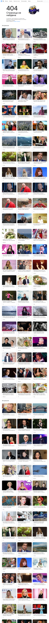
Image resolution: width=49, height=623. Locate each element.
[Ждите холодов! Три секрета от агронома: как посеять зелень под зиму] (9, 159)
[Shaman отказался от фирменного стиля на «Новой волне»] (40, 534)
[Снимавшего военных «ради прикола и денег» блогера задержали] (40, 611)
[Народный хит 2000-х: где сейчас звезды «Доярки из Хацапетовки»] (24, 390)
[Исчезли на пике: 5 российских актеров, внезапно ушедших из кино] (9, 221)
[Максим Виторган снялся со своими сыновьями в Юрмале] (24, 298)
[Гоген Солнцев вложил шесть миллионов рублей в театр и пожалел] (40, 143)
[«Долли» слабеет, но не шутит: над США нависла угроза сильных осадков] (40, 313)
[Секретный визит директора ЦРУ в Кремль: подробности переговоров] (40, 159)
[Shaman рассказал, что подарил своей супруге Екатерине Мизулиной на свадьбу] (40, 82)
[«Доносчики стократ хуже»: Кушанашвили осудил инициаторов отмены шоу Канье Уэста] (24, 97)
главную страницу (17, 21)
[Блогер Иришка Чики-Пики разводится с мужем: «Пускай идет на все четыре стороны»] (24, 437)
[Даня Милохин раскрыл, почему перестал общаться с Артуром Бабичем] (24, 159)
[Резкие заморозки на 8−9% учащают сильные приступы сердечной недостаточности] (40, 437)
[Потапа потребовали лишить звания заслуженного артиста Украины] (24, 251)
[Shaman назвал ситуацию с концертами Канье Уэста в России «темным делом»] (40, 344)
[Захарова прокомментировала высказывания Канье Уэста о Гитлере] (24, 596)
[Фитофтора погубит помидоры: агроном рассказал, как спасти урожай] (24, 421)
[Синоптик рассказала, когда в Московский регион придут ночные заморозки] (9, 97)
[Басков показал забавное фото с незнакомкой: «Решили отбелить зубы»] (24, 359)
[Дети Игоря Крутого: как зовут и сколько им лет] (24, 82)
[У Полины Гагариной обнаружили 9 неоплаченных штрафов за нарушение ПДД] (9, 467)
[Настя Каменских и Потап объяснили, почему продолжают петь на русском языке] (40, 375)
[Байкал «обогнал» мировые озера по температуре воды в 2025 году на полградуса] (9, 313)
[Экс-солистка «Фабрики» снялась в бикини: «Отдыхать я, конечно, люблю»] (9, 267)
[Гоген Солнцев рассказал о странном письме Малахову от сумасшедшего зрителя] (24, 112)
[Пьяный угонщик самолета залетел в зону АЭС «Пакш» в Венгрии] (40, 565)
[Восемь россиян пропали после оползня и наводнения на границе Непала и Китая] (9, 143)
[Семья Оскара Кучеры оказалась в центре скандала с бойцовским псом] (24, 518)
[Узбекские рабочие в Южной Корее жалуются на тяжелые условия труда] (9, 390)
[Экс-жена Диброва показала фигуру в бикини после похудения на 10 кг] (9, 282)
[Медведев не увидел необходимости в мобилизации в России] (24, 51)
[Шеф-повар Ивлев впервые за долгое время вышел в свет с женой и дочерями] (9, 483)
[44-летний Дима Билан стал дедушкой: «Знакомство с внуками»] (40, 66)
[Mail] (1, 1)
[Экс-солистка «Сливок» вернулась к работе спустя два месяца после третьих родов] (9, 406)
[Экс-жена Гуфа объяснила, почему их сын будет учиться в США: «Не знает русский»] (40, 467)
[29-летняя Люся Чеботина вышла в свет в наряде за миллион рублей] (24, 580)
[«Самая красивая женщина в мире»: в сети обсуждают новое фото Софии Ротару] (40, 236)
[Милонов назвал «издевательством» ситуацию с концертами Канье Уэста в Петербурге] (9, 503)
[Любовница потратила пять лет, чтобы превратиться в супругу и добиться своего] (40, 267)
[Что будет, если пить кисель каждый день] (40, 51)
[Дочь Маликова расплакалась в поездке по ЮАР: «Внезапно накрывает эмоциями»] (24, 205)
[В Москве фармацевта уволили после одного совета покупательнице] (24, 611)
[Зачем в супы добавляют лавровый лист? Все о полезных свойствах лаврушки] (9, 236)
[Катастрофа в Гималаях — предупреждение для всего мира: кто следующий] (40, 35)
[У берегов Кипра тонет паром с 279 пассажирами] (24, 236)
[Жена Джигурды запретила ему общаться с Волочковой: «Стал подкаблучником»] (40, 97)
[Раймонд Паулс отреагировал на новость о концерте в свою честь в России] (9, 35)
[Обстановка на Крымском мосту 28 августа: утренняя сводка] (40, 503)
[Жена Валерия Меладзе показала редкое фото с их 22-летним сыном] (24, 565)
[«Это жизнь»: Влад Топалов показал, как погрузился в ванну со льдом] (40, 251)
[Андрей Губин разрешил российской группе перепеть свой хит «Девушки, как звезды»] (40, 359)
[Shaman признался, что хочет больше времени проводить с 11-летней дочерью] (24, 35)
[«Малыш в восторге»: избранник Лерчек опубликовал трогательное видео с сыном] (9, 344)
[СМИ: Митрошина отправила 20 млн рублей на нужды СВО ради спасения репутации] (9, 174)
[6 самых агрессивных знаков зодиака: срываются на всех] (40, 329)
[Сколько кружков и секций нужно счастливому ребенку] (24, 467)
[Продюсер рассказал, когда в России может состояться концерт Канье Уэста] (24, 452)
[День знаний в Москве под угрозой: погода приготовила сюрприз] (40, 518)
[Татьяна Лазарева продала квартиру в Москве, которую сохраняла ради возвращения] (9, 580)
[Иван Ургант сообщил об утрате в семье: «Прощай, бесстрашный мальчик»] (9, 66)
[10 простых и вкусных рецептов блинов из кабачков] (40, 282)
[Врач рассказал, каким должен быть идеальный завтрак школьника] (24, 344)
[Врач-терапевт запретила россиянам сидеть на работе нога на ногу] (40, 298)
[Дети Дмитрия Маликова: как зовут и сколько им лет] (9, 565)
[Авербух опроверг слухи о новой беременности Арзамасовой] (9, 359)
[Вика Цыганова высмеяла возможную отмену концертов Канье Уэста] (24, 174)
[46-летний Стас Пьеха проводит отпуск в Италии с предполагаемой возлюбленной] (40, 221)
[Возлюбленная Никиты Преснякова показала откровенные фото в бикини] (24, 221)
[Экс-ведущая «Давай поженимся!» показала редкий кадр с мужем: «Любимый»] (9, 534)
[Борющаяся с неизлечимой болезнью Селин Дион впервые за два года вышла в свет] (9, 375)
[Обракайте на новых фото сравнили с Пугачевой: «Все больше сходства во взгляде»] (40, 421)
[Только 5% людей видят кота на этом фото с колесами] (9, 596)
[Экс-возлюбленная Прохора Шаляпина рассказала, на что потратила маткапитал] (24, 66)
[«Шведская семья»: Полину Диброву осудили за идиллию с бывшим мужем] (9, 128)
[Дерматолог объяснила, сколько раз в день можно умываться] (24, 406)
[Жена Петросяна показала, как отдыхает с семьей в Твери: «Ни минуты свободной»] (40, 596)
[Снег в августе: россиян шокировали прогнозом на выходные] (24, 128)
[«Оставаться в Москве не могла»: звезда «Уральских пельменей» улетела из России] (9, 112)
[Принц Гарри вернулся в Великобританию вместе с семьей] (24, 282)
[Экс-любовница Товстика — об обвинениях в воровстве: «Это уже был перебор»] (24, 329)
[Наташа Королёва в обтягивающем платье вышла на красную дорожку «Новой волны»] (9, 518)
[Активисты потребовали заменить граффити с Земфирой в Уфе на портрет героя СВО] (9, 298)
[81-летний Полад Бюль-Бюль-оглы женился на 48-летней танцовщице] (24, 534)
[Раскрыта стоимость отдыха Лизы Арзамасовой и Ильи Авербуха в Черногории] (24, 267)
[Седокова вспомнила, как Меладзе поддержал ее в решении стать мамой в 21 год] (40, 406)
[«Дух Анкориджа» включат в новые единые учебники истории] (24, 375)
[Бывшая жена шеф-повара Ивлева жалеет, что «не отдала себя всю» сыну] (9, 549)
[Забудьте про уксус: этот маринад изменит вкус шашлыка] (24, 503)
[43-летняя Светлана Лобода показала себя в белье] (40, 128)
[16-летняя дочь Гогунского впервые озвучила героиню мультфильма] (9, 421)
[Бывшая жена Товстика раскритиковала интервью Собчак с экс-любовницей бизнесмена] (40, 549)
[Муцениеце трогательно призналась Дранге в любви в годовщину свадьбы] (40, 580)
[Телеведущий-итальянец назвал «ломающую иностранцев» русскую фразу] (9, 437)
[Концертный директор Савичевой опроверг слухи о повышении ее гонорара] (40, 174)
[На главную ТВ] (3, 1)
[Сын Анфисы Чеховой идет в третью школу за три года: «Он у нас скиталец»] (9, 611)
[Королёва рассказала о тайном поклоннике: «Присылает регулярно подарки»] (9, 251)
